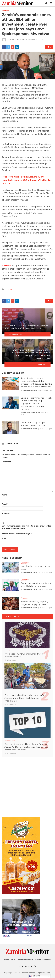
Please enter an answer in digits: (17, 533)
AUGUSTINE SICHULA (18, 40)
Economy (5, 10)
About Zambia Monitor (22, 959)
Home (6, 959)
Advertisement (43, 959)
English (36, 976)
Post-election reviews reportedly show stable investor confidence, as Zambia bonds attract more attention (36, 382)
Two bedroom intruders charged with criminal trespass (23, 655)
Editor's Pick (9, 741)
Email (5, 504)
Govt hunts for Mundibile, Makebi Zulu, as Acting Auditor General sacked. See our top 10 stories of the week (26, 747)
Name (5, 495)
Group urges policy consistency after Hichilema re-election (37, 584)
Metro (7, 650)
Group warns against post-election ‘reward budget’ (34, 424)
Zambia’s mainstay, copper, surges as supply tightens (34, 603)
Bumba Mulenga (30, 390)
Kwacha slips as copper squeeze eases (37, 567)
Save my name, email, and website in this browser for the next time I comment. (26, 527)
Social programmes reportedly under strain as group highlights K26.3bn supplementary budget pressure (36, 403)
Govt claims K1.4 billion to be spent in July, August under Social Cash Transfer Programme (25, 698)
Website (5, 514)
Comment (6, 462)
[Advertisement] (27, 784)
